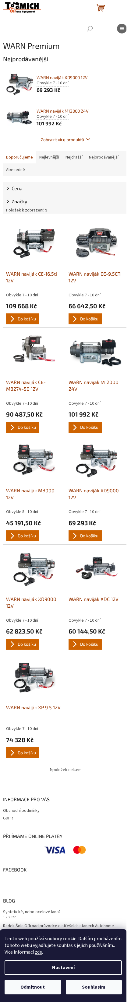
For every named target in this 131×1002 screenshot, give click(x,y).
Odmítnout (32, 987)
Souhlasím (93, 987)
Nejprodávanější (104, 157)
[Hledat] (90, 29)
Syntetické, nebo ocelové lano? (32, 912)
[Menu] (122, 29)
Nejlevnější (49, 157)
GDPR (8, 818)
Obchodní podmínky (21, 811)
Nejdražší (74, 157)
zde (38, 952)
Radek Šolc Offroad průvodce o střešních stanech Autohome (58, 926)
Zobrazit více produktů (62, 139)
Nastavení (63, 967)
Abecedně (15, 170)
